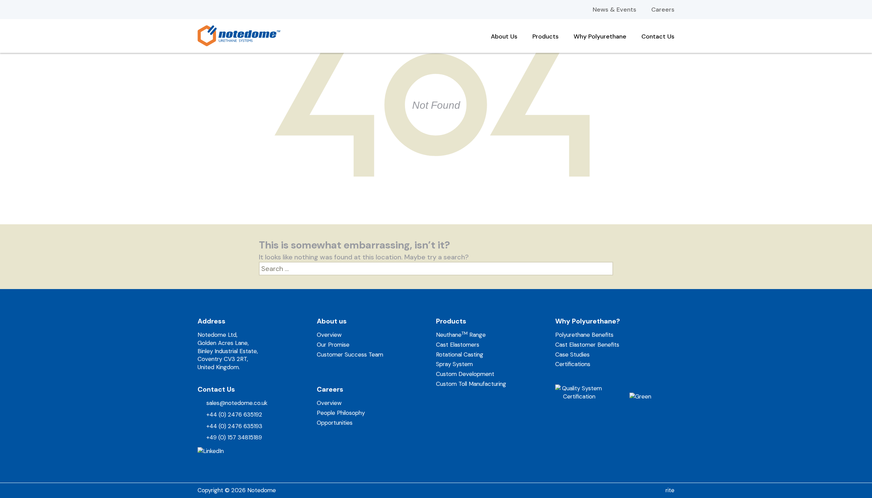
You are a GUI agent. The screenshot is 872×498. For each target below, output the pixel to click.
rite (670, 490)
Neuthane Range (461, 334)
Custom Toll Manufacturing (471, 384)
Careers (662, 9)
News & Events (614, 9)
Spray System (454, 364)
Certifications (572, 364)
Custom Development (465, 374)
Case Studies (572, 354)
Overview (329, 334)
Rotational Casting (459, 354)
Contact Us (657, 35)
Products (545, 35)
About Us (504, 35)
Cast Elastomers (457, 344)
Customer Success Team (350, 354)
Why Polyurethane (600, 35)
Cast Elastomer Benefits (587, 344)
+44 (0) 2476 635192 (234, 414)
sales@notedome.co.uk (236, 403)
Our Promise (333, 344)
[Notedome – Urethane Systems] (239, 35)
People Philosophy (341, 413)
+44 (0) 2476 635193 (234, 426)
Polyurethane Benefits (584, 334)
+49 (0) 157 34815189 (234, 437)
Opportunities (335, 422)
